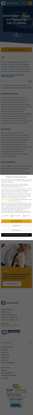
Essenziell (6, 215)
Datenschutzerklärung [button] (17, 238)
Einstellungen (4, 201)
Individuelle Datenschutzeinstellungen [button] (16, 235)
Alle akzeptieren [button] (16, 221)
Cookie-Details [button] (10, 238)
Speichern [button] (16, 225)
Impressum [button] (24, 238)
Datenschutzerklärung (6, 199)
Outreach (27, 215)
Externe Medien (17, 215)
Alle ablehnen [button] (16, 230)
